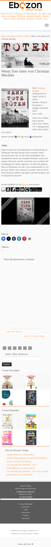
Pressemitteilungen (26, 504)
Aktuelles (11, 36)
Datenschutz (25, 513)
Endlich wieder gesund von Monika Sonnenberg (27, 458)
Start (3, 36)
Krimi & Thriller (23, 36)
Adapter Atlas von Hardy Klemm (20, 454)
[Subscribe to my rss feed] (4, 526)
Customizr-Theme (32, 534)
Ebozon (25, 184)
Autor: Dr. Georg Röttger (35, 336)
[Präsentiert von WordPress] (39, 530)
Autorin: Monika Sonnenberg (19, 461)
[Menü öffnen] (47, 25)
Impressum (26, 518)
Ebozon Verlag (21, 531)
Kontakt (26, 515)
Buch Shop (26, 507)
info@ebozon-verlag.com (26, 491)
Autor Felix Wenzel (13, 331)
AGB (25, 510)
